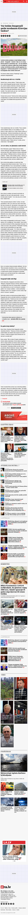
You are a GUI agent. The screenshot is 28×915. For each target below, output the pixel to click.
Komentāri (11, 23)
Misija (9, 908)
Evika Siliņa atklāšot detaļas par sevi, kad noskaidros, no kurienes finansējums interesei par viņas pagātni (16, 475)
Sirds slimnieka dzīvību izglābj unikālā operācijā (16, 495)
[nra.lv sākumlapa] (4, 1)
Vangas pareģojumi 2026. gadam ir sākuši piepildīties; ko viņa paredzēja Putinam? (17, 547)
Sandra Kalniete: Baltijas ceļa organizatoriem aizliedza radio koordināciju (13, 482)
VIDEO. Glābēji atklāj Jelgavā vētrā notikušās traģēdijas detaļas (6, 793)
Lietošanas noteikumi (22, 908)
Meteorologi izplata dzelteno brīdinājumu (13, 774)
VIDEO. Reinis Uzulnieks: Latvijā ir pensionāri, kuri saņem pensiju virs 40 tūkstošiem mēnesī (15, 539)
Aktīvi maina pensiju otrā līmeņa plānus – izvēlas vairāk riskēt (16, 487)
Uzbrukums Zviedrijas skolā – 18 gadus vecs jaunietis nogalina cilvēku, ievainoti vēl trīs (20, 809)
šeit (3, 320)
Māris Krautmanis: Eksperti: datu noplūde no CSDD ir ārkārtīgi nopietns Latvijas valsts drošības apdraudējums (20, 629)
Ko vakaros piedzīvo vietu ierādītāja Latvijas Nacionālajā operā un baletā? (15, 514)
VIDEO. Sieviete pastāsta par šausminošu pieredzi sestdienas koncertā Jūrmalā (17, 531)
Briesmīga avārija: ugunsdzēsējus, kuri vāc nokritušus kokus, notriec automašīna (16, 185)
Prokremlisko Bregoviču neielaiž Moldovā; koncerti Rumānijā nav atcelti (16, 470)
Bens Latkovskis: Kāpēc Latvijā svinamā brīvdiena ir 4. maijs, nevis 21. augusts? (20, 611)
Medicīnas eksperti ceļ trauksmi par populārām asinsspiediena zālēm (17, 522)
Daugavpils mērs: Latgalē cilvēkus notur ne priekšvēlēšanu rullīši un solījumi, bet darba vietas (7, 439)
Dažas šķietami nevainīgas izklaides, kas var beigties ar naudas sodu (20, 455)
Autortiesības (3, 909)
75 (5, 477)
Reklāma (6, 908)
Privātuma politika (14, 908)
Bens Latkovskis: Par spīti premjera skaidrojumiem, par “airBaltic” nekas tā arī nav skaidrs (7, 611)
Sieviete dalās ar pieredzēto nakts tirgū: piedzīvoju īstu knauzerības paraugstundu (16, 555)
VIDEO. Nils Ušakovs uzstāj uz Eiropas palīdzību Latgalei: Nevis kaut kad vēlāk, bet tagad (20, 439)
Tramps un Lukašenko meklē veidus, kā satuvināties (16, 504)
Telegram (14, 404)
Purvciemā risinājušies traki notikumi (15, 188)
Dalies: (8, 407)
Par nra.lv (2, 908)
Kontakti (17, 909)
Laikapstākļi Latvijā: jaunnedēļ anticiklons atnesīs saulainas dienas (7, 809)
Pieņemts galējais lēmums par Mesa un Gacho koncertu (20, 793)
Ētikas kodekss (8, 909)
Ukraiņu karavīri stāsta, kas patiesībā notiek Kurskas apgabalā (15, 491)
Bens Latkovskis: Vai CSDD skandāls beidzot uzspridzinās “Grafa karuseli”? (7, 627)
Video (3, 675)
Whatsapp (20, 404)
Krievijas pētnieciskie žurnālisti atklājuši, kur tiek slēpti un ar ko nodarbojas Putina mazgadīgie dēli (14, 509)
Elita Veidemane (4, 33)
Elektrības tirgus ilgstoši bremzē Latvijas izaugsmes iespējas (14, 500)
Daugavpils (4, 398)
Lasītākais (5, 518)
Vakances (14, 909)
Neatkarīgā (5, 23)
